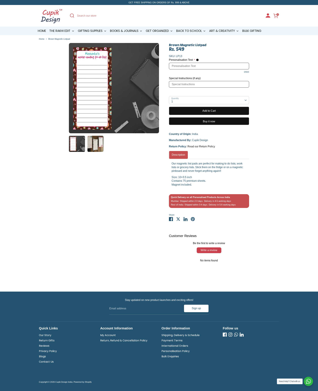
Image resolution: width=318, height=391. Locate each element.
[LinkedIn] (242, 335)
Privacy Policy (48, 351)
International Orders (174, 346)
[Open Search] (72, 15)
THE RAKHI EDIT (60, 31)
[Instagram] (230, 335)
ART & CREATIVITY (222, 31)
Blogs (42, 356)
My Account (108, 335)
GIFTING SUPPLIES (90, 31)
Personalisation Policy (175, 351)
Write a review (209, 250)
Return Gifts (46, 340)
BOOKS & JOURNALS (124, 31)
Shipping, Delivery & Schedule (180, 335)
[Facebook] (225, 335)
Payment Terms (172, 340)
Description (178, 154)
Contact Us (46, 362)
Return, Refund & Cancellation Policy (123, 340)
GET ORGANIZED (158, 31)
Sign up (196, 308)
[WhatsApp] (236, 335)
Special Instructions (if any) (185, 78)
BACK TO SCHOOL (189, 31)
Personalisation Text (182, 59)
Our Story (45, 335)
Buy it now (209, 121)
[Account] (267, 16)
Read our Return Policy (201, 146)
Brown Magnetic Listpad (59, 39)
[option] (114, 89)
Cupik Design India (64, 382)
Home (42, 31)
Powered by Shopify (83, 382)
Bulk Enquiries (170, 356)
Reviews (44, 346)
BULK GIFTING (251, 31)
